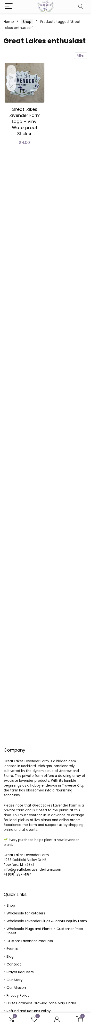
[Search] (80, 6)
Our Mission (16, 987)
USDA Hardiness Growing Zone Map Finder (41, 1003)
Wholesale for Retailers (26, 913)
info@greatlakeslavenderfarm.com (32, 869)
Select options (24, 148)
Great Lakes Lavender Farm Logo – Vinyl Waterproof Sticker (24, 121)
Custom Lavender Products (30, 940)
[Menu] (9, 6)
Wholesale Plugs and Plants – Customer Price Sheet (45, 931)
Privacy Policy (18, 995)
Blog (10, 956)
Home (9, 21)
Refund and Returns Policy (29, 1010)
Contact (14, 964)
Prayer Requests (20, 972)
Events (12, 948)
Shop (27, 21)
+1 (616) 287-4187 (17, 874)
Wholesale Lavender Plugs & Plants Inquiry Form (47, 921)
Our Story (15, 979)
